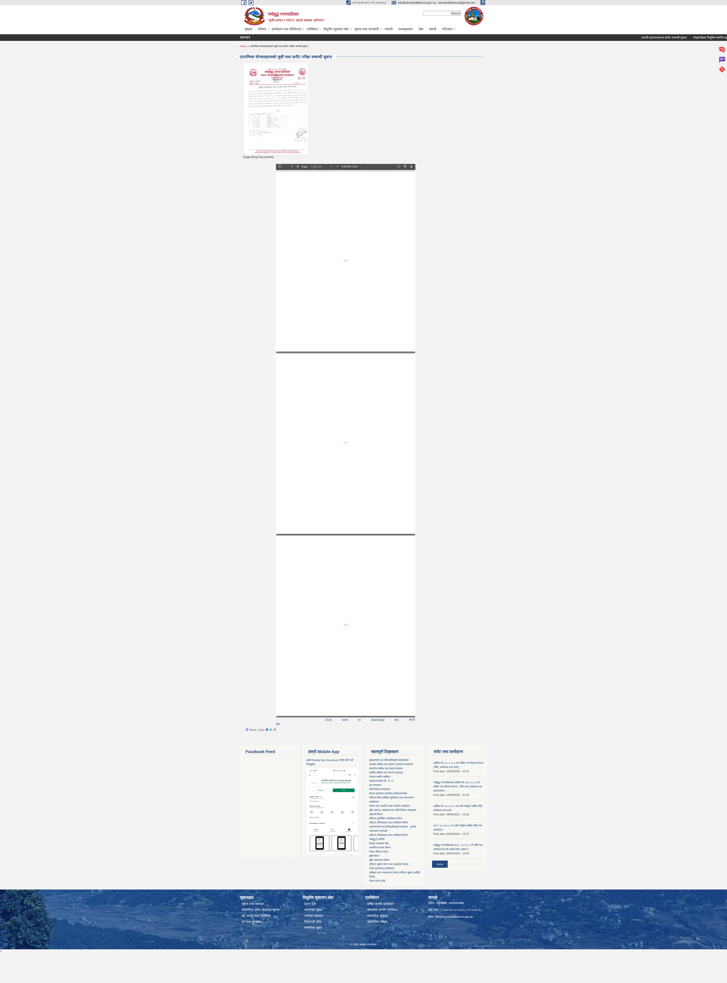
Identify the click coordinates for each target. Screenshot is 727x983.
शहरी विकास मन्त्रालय (379, 789)
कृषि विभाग (374, 855)
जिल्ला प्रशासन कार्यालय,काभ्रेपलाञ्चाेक (388, 793)
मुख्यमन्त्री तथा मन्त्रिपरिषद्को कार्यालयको (389, 760)
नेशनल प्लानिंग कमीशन (379, 776)
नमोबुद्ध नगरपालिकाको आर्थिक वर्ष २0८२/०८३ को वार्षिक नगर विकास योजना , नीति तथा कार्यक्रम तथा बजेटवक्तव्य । (457, 786)
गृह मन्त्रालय (375, 785)
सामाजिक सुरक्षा (313, 910)
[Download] (405, 166)
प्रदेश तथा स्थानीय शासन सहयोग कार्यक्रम (389, 805)
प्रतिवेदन (312, 29)
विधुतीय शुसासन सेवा (336, 29)
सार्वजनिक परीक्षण (377, 922)
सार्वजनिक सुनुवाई (377, 916)
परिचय (262, 29)
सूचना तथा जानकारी (366, 29)
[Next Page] (298, 166)
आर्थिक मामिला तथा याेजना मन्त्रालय (386, 772)
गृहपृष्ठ (248, 29)
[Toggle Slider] (280, 166)
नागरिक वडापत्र (313, 916)
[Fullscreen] (399, 166)
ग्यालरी (389, 29)
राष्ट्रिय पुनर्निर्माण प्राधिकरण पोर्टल (385, 818)
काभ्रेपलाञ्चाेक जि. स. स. (381, 780)
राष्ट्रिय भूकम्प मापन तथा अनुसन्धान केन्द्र (389, 864)
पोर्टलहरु (447, 29)
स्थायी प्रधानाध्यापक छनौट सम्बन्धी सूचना (620, 37)
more (440, 864)
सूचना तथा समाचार (253, 904)
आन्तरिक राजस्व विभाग (379, 847)
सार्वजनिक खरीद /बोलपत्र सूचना (260, 910)
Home (243, 46)
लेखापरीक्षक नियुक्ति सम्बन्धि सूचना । (670, 37)
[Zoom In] (337, 166)
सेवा (421, 29)
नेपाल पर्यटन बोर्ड (377, 880)
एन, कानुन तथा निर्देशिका (256, 916)
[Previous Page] (292, 166)
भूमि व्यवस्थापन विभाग (379, 859)
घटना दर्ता (310, 904)
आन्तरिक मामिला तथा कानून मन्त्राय (386, 768)
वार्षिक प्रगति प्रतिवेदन (380, 904)
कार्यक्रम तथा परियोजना (286, 29)
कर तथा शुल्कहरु (251, 922)
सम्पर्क (432, 29)
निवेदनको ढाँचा (312, 922)
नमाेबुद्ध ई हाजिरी (377, 839)
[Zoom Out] (331, 166)
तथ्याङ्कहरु (405, 29)
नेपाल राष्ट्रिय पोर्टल (378, 851)
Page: (305, 166)
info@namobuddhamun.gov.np (454, 916)
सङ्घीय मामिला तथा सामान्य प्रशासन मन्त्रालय (391, 764)
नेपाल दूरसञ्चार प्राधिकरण (381, 868)
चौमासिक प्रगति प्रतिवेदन (382, 910)
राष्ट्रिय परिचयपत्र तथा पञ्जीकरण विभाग (388, 822)
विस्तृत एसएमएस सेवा (379, 843)
